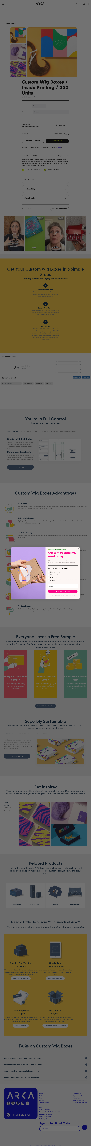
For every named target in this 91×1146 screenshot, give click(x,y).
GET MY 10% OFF (63, 591)
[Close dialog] (78, 549)
